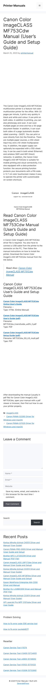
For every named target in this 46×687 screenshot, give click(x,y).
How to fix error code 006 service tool (20, 623)
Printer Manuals (14, 5)
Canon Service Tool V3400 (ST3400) (20, 653)
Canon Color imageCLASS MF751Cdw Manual (19, 271)
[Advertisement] (23, 82)
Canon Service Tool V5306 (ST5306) (20, 670)
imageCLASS (12, 413)
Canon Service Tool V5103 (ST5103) (19, 665)
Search (6, 518)
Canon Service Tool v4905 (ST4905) (19, 659)
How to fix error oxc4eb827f (16, 629)
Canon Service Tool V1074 (15, 648)
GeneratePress (23, 683)
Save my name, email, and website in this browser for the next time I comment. (22, 494)
